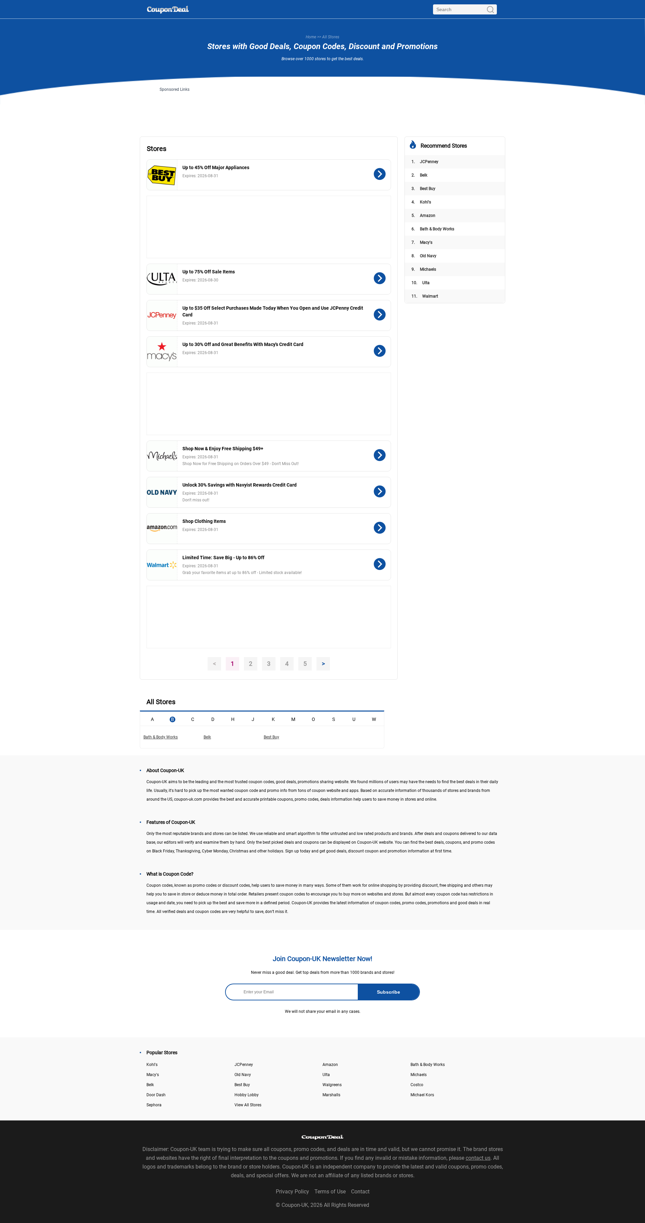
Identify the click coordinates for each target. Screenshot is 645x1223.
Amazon (423, 215)
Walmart (425, 296)
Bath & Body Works (433, 229)
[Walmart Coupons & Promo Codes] (162, 565)
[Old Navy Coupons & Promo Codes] (162, 492)
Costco (417, 1084)
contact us (478, 1158)
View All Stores (247, 1105)
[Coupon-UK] (167, 9)
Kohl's (421, 202)
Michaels (424, 269)
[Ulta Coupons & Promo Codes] (162, 279)
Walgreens (332, 1084)
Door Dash (156, 1095)
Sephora (154, 1105)
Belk (419, 175)
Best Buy (423, 188)
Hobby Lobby (246, 1095)
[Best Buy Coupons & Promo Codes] (162, 175)
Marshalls (331, 1095)
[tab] (152, 719)
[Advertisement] (322, 107)
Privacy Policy (292, 1191)
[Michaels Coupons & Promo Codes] (162, 456)
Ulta (421, 282)
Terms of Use (330, 1191)
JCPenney (425, 161)
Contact (360, 1191)
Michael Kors (422, 1095)
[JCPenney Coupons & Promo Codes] (162, 315)
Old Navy (424, 256)
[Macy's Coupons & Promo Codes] (162, 352)
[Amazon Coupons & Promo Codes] (162, 528)
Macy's (422, 242)
